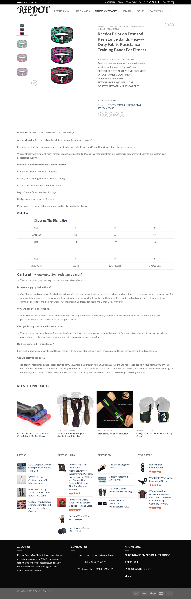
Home (101, 26)
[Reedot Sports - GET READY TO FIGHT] (33, 11)
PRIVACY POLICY (133, 2)
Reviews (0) (68, 132)
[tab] (24, 133)
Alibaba (98, 336)
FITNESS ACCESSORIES (106, 11)
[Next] (88, 55)
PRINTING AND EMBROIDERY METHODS (147, 555)
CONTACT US (156, 11)
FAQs (120, 2)
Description (24, 132)
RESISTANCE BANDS (109, 29)
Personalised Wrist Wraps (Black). (113, 433)
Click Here (23, 212)
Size (64, 220)
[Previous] (35, 55)
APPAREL (127, 11)
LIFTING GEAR (138, 26)
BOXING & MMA (62, 11)
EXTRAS (140, 11)
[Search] (170, 11)
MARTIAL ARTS (82, 11)
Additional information (47, 132)
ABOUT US (110, 2)
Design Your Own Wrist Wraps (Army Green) (154, 435)
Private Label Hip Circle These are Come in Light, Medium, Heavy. (33, 435)
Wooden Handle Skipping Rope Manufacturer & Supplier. (71, 435)
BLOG (128, 575)
